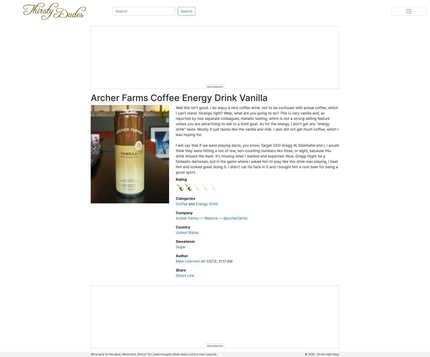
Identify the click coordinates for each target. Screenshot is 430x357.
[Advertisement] (215, 57)
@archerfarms (235, 218)
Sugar (181, 247)
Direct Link (185, 275)
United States (187, 232)
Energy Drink (207, 204)
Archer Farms (187, 218)
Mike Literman (188, 261)
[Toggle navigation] (408, 11)
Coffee (181, 204)
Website (211, 218)
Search (186, 11)
